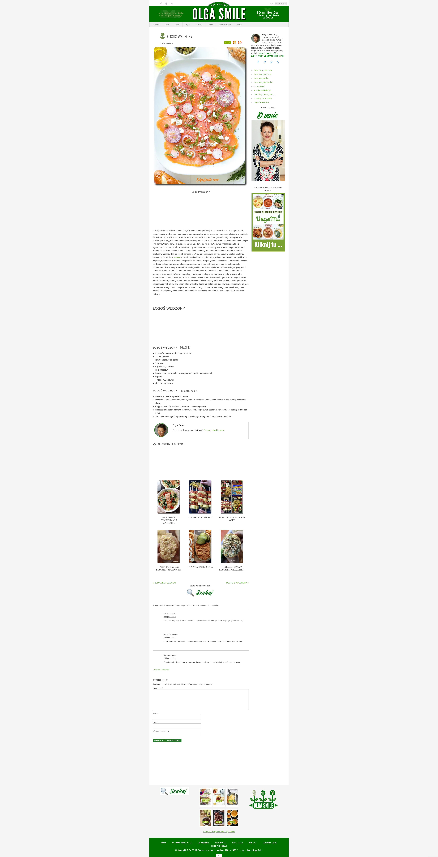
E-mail (155, 722)
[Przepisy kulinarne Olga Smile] (219, 14)
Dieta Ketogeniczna (262, 74)
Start (163, 842)
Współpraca (237, 842)
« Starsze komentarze (161, 670)
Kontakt (252, 842)
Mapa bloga (220, 842)
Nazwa (155, 713)
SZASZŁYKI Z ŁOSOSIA (200, 517)
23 (229, 42)
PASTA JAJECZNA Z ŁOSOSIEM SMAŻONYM (168, 568)
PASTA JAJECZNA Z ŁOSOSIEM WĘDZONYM (231, 568)
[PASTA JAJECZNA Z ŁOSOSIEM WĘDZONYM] (231, 563)
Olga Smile (169, 43)
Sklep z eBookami (219, 846)
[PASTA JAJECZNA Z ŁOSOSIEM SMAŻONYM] (168, 563)
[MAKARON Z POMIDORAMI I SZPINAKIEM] (168, 513)
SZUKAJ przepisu (270, 842)
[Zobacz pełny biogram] (225, 430)
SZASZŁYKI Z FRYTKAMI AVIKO (232, 519)
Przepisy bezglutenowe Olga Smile (219, 832)
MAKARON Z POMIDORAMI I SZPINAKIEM (169, 520)
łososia (176, 257)
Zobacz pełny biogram (213, 430)
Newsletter (204, 842)
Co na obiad (259, 86)
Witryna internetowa (161, 731)
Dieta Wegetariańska (262, 82)
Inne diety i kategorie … (264, 94)
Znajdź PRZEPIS (261, 102)
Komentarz (158, 688)
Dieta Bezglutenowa (262, 70)
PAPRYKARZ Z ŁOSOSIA (200, 566)
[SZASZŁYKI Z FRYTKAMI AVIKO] (231, 513)
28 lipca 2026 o (170, 617)
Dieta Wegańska (261, 78)
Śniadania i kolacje (262, 90)
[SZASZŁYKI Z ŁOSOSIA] (200, 513)
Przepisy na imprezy (262, 98)
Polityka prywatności (182, 842)
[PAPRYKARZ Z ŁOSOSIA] (200, 563)
